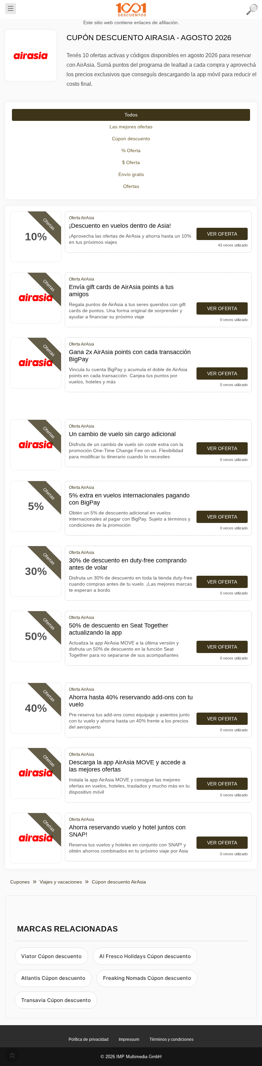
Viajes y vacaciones (61, 882)
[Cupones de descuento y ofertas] (131, 9)
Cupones (20, 882)
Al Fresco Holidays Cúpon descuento (145, 956)
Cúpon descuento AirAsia (119, 882)
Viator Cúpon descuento (51, 956)
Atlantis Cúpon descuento (53, 978)
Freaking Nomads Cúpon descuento (147, 978)
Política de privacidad (88, 1039)
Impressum (129, 1039)
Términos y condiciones (171, 1039)
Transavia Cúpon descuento (56, 1000)
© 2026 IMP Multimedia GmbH (131, 1056)
